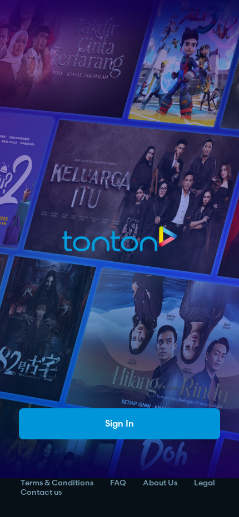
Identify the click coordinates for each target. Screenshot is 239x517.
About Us (160, 483)
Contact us (41, 492)
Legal (204, 483)
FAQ (118, 483)
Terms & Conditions (57, 483)
